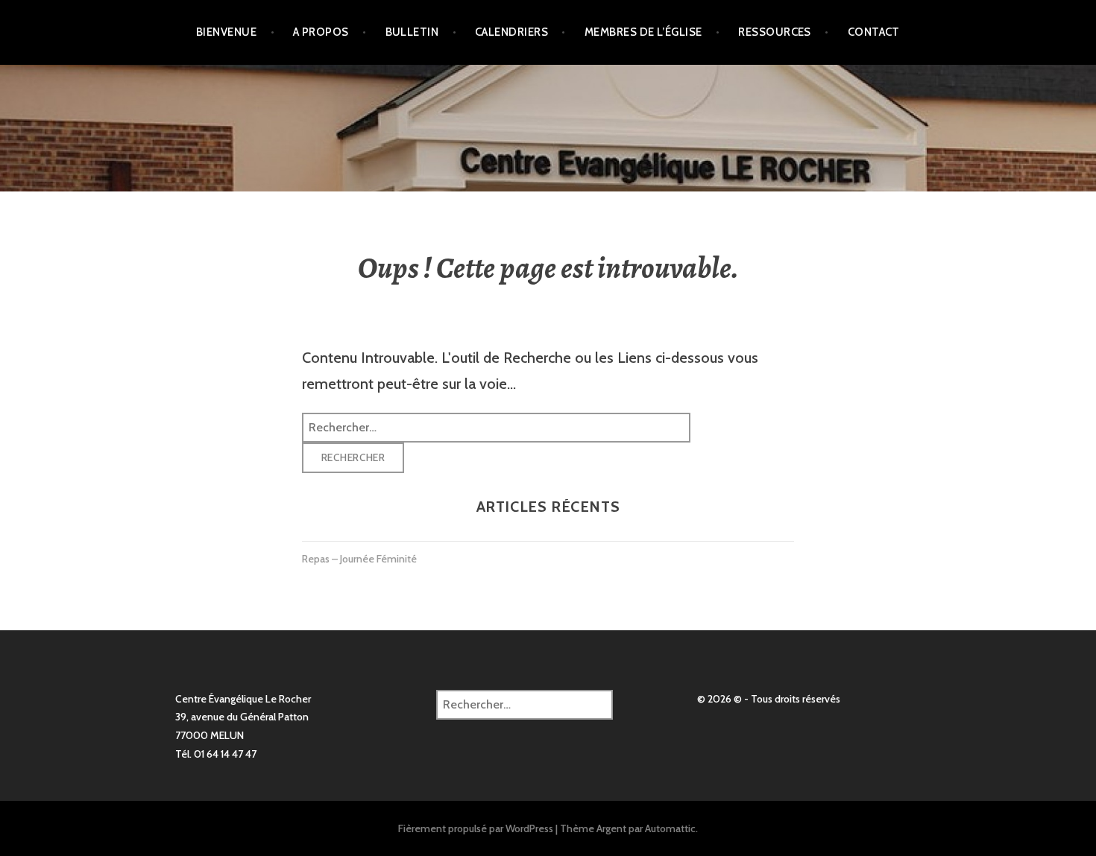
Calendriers (511, 32)
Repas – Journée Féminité (359, 558)
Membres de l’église (643, 32)
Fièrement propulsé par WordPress (475, 828)
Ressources (774, 32)
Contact (874, 32)
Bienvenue (226, 32)
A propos (321, 32)
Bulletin (412, 32)
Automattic (670, 828)
